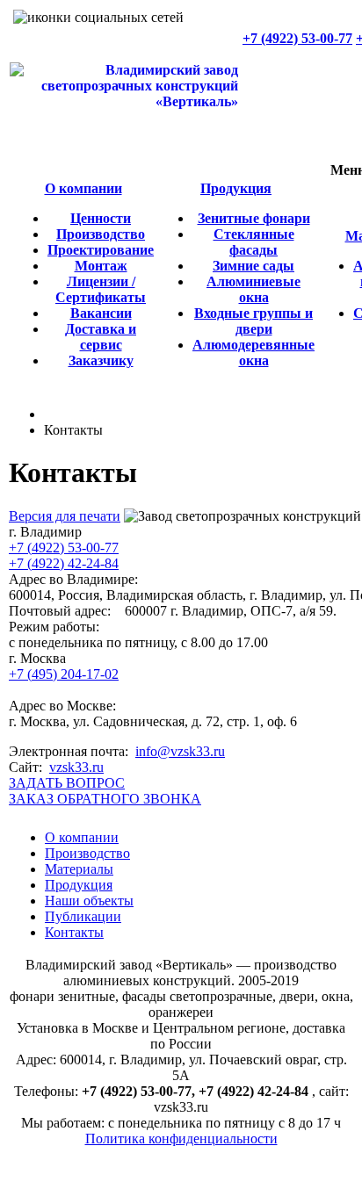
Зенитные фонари (254, 218)
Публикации (83, 916)
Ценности (100, 218)
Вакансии (101, 313)
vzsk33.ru (76, 767)
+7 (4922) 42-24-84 (64, 563)
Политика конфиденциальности (181, 1138)
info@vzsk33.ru (180, 751)
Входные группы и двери (253, 321)
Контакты (74, 932)
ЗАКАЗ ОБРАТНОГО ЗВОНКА (105, 798)
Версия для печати (64, 515)
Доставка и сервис (100, 336)
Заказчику (101, 360)
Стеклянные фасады (254, 242)
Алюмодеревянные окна (253, 352)
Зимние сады (253, 265)
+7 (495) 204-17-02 (64, 674)
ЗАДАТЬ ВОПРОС (67, 782)
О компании (83, 188)
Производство (100, 234)
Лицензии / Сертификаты (100, 289)
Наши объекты (89, 900)
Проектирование (100, 249)
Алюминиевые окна (253, 289)
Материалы (79, 868)
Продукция (236, 188)
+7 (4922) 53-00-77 (297, 38)
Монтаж (101, 265)
